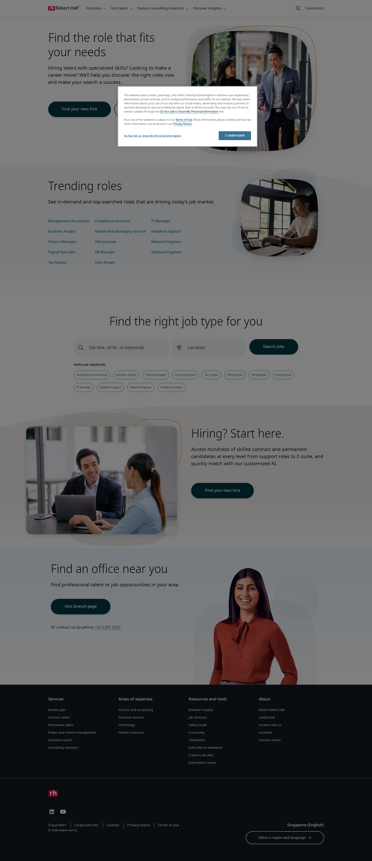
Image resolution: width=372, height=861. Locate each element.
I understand (235, 135)
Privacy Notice (182, 124)
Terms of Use (183, 120)
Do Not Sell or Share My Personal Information (189, 111)
